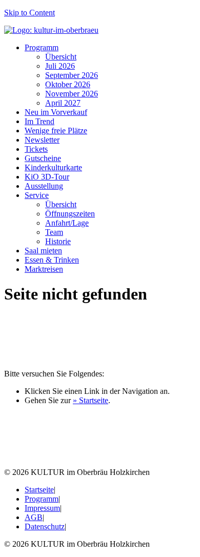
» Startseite (90, 400)
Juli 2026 (60, 66)
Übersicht (60, 56)
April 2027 (63, 102)
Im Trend (39, 121)
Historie (58, 241)
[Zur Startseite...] (51, 30)
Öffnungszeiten (70, 213)
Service (37, 195)
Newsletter (42, 139)
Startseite (39, 489)
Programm (41, 47)
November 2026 (71, 93)
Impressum (42, 508)
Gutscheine (43, 158)
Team (54, 232)
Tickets (36, 149)
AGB (34, 517)
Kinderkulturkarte (53, 167)
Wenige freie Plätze (56, 130)
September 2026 (71, 75)
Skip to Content (29, 12)
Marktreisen (44, 269)
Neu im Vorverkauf (56, 112)
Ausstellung (44, 186)
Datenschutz (45, 526)
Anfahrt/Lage (67, 222)
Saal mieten (43, 250)
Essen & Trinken (52, 259)
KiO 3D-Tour (47, 176)
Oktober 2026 (67, 84)
